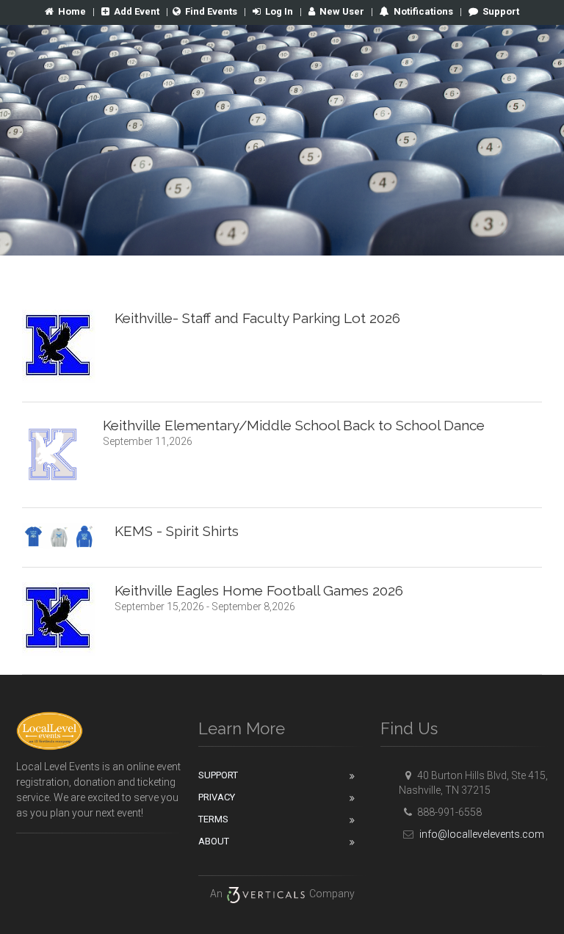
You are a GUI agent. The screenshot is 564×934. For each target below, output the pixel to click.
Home (72, 11)
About (213, 841)
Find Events (211, 11)
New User (341, 11)
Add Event (136, 11)
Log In (279, 11)
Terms (213, 819)
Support (500, 11)
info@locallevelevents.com (480, 834)
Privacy (216, 797)
